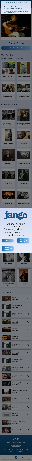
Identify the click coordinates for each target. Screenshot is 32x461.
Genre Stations (7, 248)
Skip (7, 240)
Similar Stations (22, 240)
